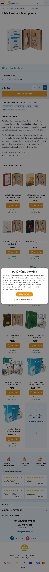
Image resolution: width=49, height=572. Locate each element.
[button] (24, 299)
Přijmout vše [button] (24, 294)
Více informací (19, 289)
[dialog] (24, 286)
